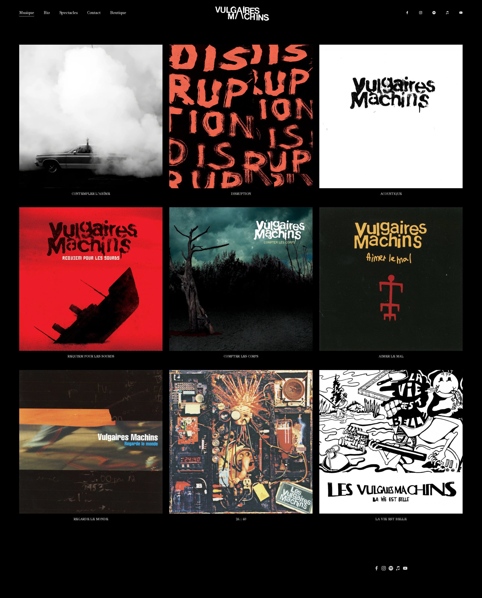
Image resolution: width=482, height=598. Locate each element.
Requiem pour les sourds (91, 356)
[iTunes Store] (447, 13)
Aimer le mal (391, 356)
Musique (26, 12)
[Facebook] (407, 13)
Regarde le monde (91, 519)
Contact (94, 12)
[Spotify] (434, 13)
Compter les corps (241, 356)
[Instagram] (421, 13)
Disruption (241, 194)
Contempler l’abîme (91, 194)
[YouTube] (461, 13)
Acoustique (391, 194)
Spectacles (68, 12)
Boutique (118, 12)
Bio (47, 12)
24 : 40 (241, 519)
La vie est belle (390, 519)
